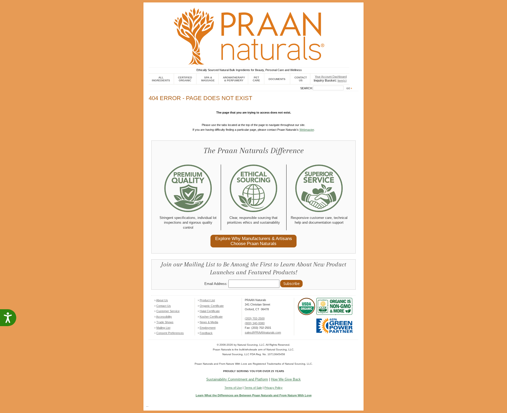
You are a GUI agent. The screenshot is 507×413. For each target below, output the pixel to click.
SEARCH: (306, 88)
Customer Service (168, 311)
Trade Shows (164, 322)
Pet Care (256, 79)
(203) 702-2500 (255, 318)
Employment (207, 327)
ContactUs (300, 79)
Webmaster (306, 129)
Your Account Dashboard (331, 76)
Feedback (206, 333)
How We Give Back (286, 379)
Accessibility (164, 316)
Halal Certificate (210, 311)
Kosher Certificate (211, 316)
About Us (162, 300)
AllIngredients (161, 79)
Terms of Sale (253, 387)
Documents (277, 79)
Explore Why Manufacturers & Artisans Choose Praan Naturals (253, 241)
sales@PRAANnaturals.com (263, 332)
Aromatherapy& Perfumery (234, 79)
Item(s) (342, 80)
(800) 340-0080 (255, 323)
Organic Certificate (212, 305)
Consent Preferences (170, 333)
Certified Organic (185, 79)
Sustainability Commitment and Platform (237, 379)
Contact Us (163, 305)
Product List (207, 300)
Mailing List (163, 327)
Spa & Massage (208, 79)
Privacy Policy (273, 387)
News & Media (209, 322)
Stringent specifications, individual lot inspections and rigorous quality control (188, 222)
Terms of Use (233, 387)
